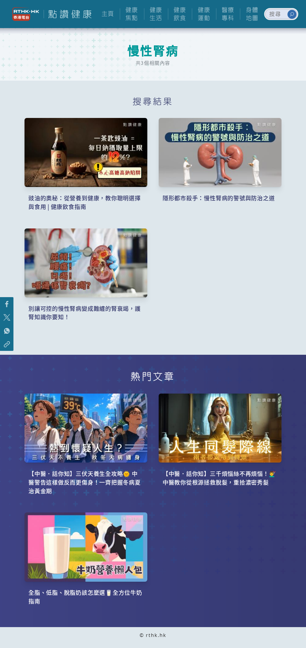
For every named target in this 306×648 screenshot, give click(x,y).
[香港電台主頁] (23, 14)
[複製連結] (6, 344)
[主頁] (67, 14)
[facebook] (6, 304)
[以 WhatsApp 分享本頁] (6, 330)
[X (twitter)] (6, 317)
